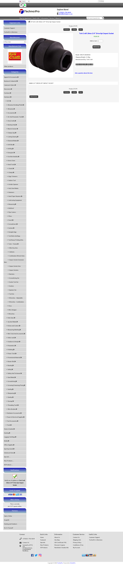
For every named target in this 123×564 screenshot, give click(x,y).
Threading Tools (12, 405)
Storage (9, 401)
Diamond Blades (12, 141)
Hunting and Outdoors (10, 524)
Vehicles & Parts (9, 453)
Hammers (11, 192)
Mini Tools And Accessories (15, 333)
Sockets (10, 228)
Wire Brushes (11, 409)
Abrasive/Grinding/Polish (15, 105)
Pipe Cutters (12, 212)
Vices (10, 306)
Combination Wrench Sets (16, 256)
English (23, 1)
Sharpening (10, 393)
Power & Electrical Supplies (15, 417)
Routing (9, 365)
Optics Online (8, 516)
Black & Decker (12, 129)
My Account (76, 548)
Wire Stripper (12, 310)
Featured (43, 540)
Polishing (10, 349)
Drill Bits (10, 144)
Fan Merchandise (12, 156)
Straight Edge (12, 232)
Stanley (9, 397)
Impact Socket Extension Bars (14, 261)
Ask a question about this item (84, 73)
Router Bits (10, 361)
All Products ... (8, 465)
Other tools (10, 337)
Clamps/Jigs (11, 133)
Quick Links (36, 18)
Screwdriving (11, 381)
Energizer (10, 152)
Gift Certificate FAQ (60, 542)
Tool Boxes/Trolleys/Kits (15, 240)
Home (42, 537)
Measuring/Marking (13, 330)
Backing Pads (11, 125)
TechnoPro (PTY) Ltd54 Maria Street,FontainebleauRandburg (28, 548)
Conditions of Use (78, 545)
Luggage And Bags (9, 437)
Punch (10, 220)
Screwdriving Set (14, 278)
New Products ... (9, 461)
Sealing (9, 389)
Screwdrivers (12, 224)
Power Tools (11, 353)
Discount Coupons (59, 545)
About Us (58, 18)
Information (44, 18)
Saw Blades (10, 377)
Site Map (57, 540)
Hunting (6, 433)
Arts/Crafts (11, 121)
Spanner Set (12, 290)
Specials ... (7, 457)
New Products (44, 545)
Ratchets (11, 274)
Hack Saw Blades (13, 188)
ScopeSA (6, 520)
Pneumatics (11, 345)
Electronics (7, 89)
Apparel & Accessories (10, 77)
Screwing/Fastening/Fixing (15, 385)
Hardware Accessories (13, 413)
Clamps (10, 172)
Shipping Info (77, 540)
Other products (8, 66)
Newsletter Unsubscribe (61, 548)
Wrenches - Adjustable (16, 298)
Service (52, 18)
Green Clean (11, 160)
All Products (43, 548)
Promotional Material (13, 357)
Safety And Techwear (13, 373)
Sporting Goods (8, 449)
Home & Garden (8, 429)
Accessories (11, 113)
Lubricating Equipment (15, 200)
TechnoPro (60, 563)
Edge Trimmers (12, 176)
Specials (42, 542)
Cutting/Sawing (12, 137)
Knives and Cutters (13, 326)
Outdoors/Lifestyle (13, 341)
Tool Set (11, 294)
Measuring (11, 204)
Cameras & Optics (9, 85)
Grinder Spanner (13, 184)
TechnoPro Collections (10, 32)
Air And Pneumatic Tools (14, 117)
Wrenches (11, 314)
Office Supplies (8, 445)
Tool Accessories (12, 421)
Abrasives (10, 109)
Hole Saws (10, 318)
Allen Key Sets (13, 248)
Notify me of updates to (15, 482)
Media (6, 441)
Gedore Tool (12, 180)
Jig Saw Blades (11, 322)
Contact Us (26, 543)
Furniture (7, 93)
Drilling (9, 148)
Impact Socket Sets (15, 266)
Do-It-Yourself (8, 528)
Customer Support (9, 28)
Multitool (11, 208)
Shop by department (25, 18)
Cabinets (11, 252)
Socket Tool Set (13, 282)
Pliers (10, 216)
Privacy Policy (77, 542)
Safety (9, 369)
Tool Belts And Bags (14, 236)
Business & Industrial (10, 81)
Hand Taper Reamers (14, 196)
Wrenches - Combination (16, 302)
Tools (8, 425)
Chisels (10, 168)
